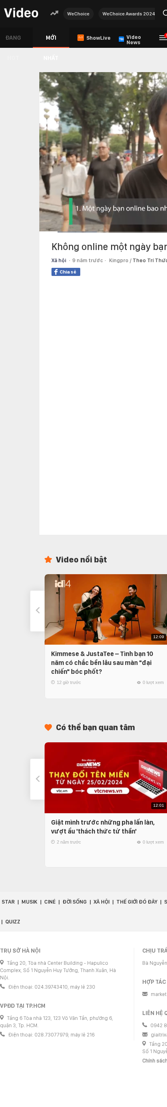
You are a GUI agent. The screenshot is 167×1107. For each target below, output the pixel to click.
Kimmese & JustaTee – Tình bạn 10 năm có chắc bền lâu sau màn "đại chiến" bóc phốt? (102, 662)
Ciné (50, 902)
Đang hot (13, 41)
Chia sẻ (68, 272)
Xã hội (58, 260)
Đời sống (74, 902)
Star (8, 902)
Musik (29, 902)
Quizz (12, 922)
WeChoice (78, 14)
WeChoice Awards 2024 (129, 14)
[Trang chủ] (21, 13)
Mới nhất (50, 41)
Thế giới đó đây (136, 902)
